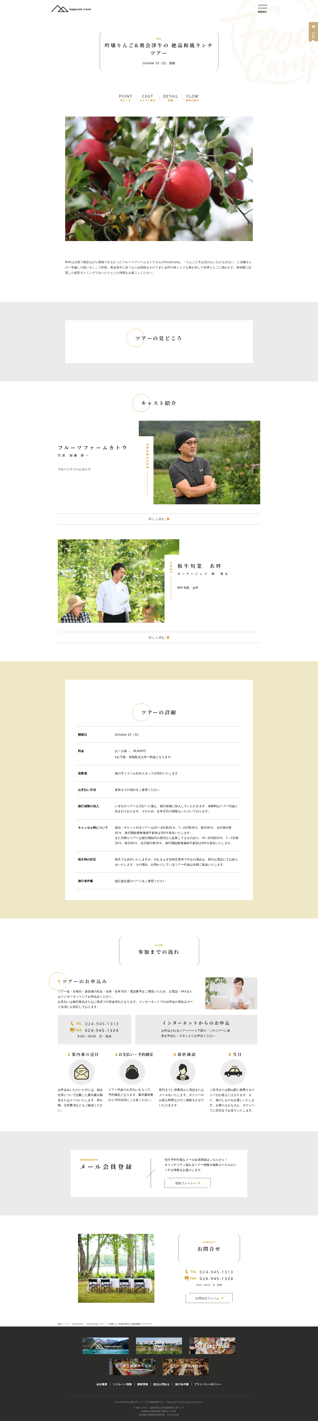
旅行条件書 (122, 881)
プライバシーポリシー (207, 1384)
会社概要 (101, 1384)
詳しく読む (157, 519)
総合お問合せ (161, 1384)
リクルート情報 (122, 1384)
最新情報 (142, 1384)
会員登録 (313, 34)
